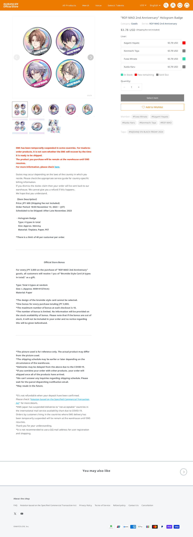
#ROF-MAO (166, 122)
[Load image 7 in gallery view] (36, 126)
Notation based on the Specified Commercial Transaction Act (48, 505)
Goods (134, 23)
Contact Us (134, 505)
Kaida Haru (151, 66)
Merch (85, 5)
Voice (98, 5)
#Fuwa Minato (140, 116)
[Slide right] (91, 57)
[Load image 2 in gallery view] (36, 109)
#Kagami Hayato (160, 116)
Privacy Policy (85, 505)
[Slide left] (17, 57)
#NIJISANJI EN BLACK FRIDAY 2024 (146, 131)
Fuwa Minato (151, 58)
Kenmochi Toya (151, 50)
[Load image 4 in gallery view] (70, 109)
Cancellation (147, 505)
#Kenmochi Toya (147, 122)
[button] (166, 5)
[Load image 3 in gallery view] (53, 109)
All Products (69, 5)
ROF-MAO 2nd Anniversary (163, 23)
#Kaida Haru (128, 122)
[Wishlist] (179, 5)
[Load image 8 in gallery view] (53, 126)
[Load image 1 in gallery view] (20, 109)
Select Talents (116, 5)
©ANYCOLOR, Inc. (21, 526)
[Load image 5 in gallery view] (87, 109)
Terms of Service (102, 505)
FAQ (15, 505)
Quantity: (126, 81)
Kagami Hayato (151, 42)
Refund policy (119, 505)
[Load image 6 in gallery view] (20, 126)
